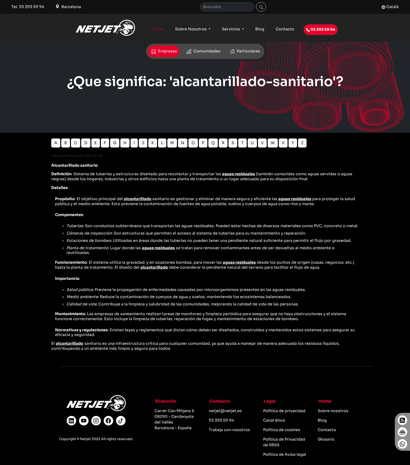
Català (392, 6)
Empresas (167, 51)
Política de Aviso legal (284, 454)
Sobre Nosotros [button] (191, 29)
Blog (259, 29)
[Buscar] (261, 6)
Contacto (285, 29)
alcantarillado (137, 198)
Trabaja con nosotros (229, 429)
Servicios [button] (231, 29)
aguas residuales (238, 173)
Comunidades (206, 51)
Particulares (248, 51)
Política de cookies (281, 429)
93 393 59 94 (322, 29)
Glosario (326, 439)
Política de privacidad (284, 410)
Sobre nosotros (333, 410)
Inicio (158, 29)
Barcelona (71, 6)
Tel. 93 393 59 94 (27, 6)
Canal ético (274, 420)
